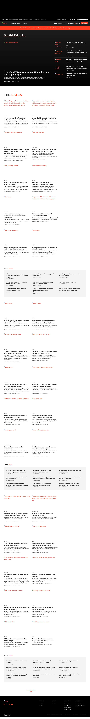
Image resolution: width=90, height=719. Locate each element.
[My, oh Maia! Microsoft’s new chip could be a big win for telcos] (39, 526)
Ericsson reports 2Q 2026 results (68, 661)
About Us (64, 19)
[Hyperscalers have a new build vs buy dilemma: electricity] (13, 590)
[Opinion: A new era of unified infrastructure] (10, 430)
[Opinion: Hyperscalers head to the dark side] (43, 558)
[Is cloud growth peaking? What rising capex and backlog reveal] (8, 303)
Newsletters (54, 703)
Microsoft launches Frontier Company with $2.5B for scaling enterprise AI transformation (16, 151)
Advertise (59, 19)
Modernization (7, 444)
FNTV (65, 23)
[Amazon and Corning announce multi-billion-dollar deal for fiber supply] (38, 132)
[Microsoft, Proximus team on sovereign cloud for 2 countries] (39, 165)
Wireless (25, 23)
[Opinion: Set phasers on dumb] (40, 622)
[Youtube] (74, 19)
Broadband (13, 23)
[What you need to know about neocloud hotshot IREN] (45, 198)
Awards (55, 23)
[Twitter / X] (72, 19)
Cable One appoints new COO (67, 282)
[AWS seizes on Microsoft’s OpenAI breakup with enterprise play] (36, 303)
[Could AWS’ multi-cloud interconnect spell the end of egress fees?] (41, 334)
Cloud (18, 23)
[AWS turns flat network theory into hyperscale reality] (11, 165)
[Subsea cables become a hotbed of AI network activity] (36, 230)
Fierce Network (5, 19)
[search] (86, 19)
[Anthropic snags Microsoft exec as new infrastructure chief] (16, 398)
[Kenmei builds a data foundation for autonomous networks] (45, 103)
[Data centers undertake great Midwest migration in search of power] (42, 367)
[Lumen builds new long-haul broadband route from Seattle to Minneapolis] (7, 197)
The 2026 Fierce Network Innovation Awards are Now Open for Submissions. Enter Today (45, 28)
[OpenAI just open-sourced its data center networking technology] (11, 230)
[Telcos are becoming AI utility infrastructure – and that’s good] (37, 398)
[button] (31, 691)
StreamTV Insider (67, 707)
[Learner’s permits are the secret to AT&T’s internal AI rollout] (12, 334)
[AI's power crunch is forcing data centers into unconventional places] (17, 103)
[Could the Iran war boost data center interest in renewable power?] (40, 430)
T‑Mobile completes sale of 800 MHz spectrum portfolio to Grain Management (43, 290)
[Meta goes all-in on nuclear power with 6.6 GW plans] (41, 590)
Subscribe (84, 23)
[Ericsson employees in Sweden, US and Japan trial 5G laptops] (8, 367)
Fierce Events (43, 19)
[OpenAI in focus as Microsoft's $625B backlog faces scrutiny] (11, 526)
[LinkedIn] (5, 704)
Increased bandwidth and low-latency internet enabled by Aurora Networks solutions (16, 675)
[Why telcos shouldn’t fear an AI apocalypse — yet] (45, 498)
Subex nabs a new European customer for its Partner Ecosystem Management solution (17, 275)
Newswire (34, 180)
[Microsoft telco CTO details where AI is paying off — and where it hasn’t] (17, 497)
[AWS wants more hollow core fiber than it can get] (9, 622)
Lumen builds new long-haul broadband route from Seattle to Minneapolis (14, 215)
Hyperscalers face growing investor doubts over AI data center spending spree (76, 52)
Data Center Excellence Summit (25, 19)
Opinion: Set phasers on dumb (42, 639)
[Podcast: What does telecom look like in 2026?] (17, 559)
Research (60, 23)
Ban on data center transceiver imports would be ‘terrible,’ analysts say (76, 44)
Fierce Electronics (67, 705)
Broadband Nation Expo (13, 19)
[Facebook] (70, 19)
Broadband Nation (36, 19)
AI (21, 23)
